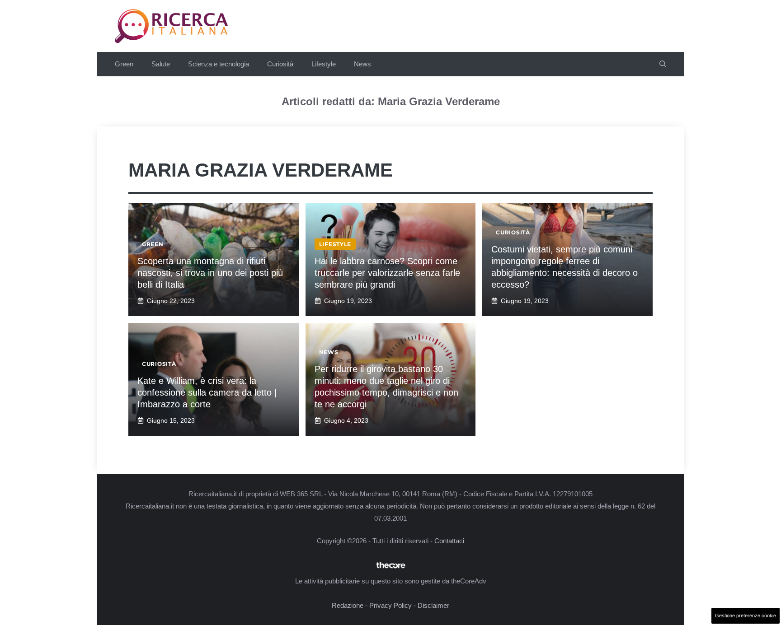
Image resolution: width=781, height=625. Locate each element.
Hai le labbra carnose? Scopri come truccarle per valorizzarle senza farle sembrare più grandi (387, 272)
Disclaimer (433, 605)
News (362, 64)
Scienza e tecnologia (218, 64)
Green (124, 64)
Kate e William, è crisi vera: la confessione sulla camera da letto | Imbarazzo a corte (207, 392)
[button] (662, 64)
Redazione (347, 605)
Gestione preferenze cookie (745, 615)
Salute (160, 64)
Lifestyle (323, 64)
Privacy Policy (390, 605)
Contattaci (449, 541)
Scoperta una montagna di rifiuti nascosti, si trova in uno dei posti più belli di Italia (210, 272)
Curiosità (280, 64)
